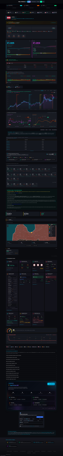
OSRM (9, 446)
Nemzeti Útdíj (40, 442)
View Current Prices (54, 22)
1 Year (48, 90)
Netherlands (35, 31)
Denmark (40, 31)
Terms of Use (50, 451)
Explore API (51, 383)
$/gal (43, 1)
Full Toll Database (29, 245)
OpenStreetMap (52, 442)
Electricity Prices (30, 451)
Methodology (44, 451)
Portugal (9, 32)
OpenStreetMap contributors (54, 240)
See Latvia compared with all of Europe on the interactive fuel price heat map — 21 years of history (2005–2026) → (19, 91)
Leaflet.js (49, 442)
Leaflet (50, 240)
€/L (28, 420)
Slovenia (24, 31)
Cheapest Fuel (16, 451)
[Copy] (7, 56)
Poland (19, 31)
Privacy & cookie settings (2, 455)
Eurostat (9, 442)
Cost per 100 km (38, 451)
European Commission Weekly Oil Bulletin (47, 432)
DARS (38, 442)
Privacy (55, 451)
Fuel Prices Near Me (23, 451)
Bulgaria (9, 31)
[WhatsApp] (9, 56)
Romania (14, 31)
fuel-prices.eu (9, 454)
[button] (31, 232)
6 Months (51, 90)
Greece (50, 31)
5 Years (45, 90)
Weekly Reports (10, 451)
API (55, 201)
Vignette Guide (35, 245)
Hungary (29, 31)
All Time (42, 90)
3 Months (54, 90)
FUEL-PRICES (22, 1)
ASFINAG (36, 442)
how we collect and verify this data (26, 434)
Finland (45, 31)
